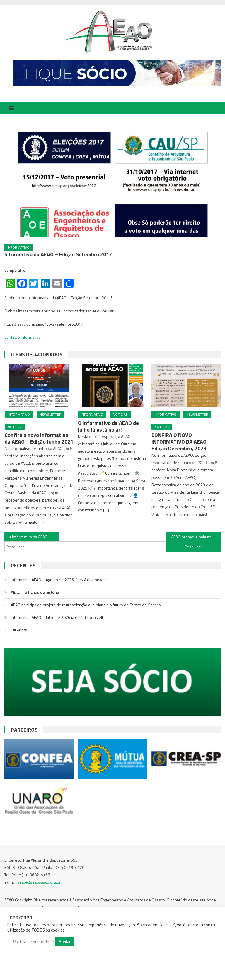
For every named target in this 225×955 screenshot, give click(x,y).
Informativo (18, 247)
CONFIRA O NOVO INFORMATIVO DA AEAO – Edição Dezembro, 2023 (181, 441)
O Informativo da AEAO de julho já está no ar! (108, 426)
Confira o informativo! (23, 337)
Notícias (15, 426)
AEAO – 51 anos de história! (35, 592)
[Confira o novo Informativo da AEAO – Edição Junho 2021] (39, 385)
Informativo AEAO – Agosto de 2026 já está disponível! (58, 579)
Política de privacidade (33, 941)
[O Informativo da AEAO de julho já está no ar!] (112, 385)
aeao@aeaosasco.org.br (39, 882)
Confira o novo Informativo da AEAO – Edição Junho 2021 (39, 438)
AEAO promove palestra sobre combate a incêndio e (195, 537)
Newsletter (51, 414)
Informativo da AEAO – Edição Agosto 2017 (35, 537)
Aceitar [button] (65, 941)
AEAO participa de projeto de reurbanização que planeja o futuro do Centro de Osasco (86, 605)
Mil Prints (19, 630)
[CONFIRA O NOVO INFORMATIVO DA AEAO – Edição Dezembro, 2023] (186, 385)
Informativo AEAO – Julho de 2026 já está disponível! (57, 617)
